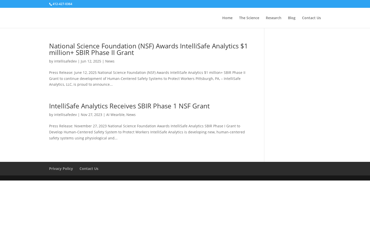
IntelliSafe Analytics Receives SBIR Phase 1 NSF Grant (129, 105)
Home (227, 18)
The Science (249, 18)
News (110, 61)
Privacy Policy (61, 168)
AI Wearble (115, 114)
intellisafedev (65, 61)
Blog (291, 18)
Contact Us (311, 18)
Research (273, 18)
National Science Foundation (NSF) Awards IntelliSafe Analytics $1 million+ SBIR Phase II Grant (148, 49)
